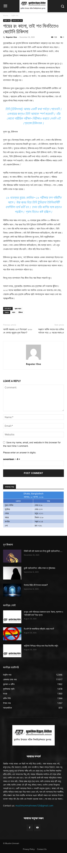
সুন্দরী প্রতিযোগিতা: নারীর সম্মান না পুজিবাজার (39, 568)
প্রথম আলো (18, 308)
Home (5, 15)
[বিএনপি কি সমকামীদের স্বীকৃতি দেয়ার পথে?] (12, 633)
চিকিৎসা (21, 312)
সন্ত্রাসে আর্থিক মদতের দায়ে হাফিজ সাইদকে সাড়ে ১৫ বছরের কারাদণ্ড (51, 331)
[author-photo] (33, 359)
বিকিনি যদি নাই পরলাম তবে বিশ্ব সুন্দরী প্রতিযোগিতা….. (43, 551)
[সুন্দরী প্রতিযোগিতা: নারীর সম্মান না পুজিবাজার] (12, 573)
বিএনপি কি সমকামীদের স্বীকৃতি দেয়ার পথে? (39, 629)
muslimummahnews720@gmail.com (34, 805)
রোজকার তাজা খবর (17, 20)
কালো (13, 312)
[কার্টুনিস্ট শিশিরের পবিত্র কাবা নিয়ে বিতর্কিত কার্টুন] (12, 650)
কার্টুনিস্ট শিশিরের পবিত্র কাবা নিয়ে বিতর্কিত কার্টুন (41, 646)
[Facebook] (30, 828)
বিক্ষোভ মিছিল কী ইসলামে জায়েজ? (36, 585)
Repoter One (11, 37)
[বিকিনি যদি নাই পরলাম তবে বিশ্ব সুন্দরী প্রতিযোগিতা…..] (12, 556)
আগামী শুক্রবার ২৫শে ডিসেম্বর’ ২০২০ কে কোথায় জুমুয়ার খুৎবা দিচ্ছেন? (17, 331)
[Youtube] (37, 828)
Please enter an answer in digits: (19, 452)
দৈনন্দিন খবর (14, 15)
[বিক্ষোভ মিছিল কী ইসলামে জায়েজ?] (12, 590)
